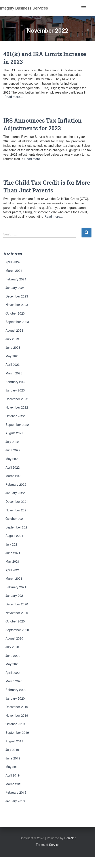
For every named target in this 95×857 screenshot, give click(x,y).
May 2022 (12, 458)
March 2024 (14, 270)
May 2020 (12, 664)
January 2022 (15, 493)
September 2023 (17, 321)
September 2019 (17, 732)
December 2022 (17, 399)
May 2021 (12, 561)
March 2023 (14, 373)
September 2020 (17, 630)
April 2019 (13, 775)
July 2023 (12, 339)
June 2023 (13, 347)
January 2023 (15, 390)
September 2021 (17, 527)
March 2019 (14, 784)
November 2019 (17, 715)
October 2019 (15, 724)
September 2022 (17, 424)
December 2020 (17, 604)
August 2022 (14, 433)
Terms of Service (47, 844)
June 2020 (13, 655)
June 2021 (13, 553)
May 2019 (12, 766)
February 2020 (16, 689)
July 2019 (12, 749)
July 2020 (12, 647)
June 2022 (13, 450)
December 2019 (17, 706)
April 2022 (13, 467)
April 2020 (13, 672)
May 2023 (12, 356)
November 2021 (17, 510)
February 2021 (16, 587)
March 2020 (14, 681)
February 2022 (16, 484)
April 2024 (13, 262)
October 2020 (15, 621)
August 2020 (14, 638)
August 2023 (14, 330)
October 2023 (15, 313)
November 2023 (17, 304)
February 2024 (16, 279)
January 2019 (15, 801)
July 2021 (12, 544)
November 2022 (17, 407)
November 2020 (17, 612)
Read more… (13, 96)
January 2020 (15, 698)
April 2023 (13, 364)
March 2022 (14, 476)
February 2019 (16, 792)
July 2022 (12, 441)
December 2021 (17, 501)
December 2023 (17, 296)
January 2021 (15, 595)
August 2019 (14, 741)
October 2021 (15, 518)
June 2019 (13, 758)
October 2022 (15, 416)
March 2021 (14, 578)
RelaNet (70, 838)
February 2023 (16, 382)
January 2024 (15, 287)
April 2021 (13, 570)
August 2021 (14, 535)
